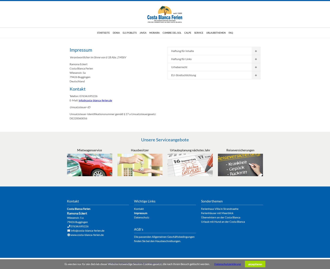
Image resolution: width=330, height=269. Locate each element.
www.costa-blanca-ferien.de (87, 234)
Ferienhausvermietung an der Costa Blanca (165, 14)
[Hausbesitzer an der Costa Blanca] (140, 175)
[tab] (214, 51)
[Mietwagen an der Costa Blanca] (89, 175)
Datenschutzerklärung (227, 264)
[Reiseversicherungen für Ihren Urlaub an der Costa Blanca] (240, 175)
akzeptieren (255, 264)
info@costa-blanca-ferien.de (95, 100)
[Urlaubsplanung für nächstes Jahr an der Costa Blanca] (190, 175)
